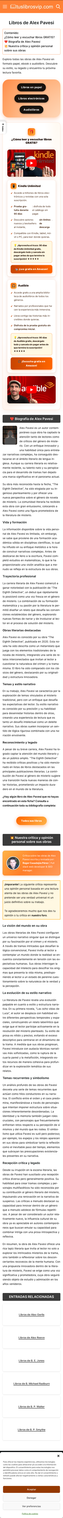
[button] (58, 1455)
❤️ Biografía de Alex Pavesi (22, 41)
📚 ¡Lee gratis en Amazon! (31, 269)
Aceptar (31, 1489)
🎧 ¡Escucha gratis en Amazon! (31, 363)
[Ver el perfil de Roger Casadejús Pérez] (13, 863)
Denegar (31, 1497)
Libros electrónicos (31, 98)
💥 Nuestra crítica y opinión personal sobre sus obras (28, 48)
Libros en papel (31, 87)
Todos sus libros (31, 820)
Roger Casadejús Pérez (36, 863)
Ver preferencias (31, 1506)
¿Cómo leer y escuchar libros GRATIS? (29, 37)
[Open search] (58, 6)
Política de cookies (30, 1513)
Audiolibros (31, 109)
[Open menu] (5, 6)
